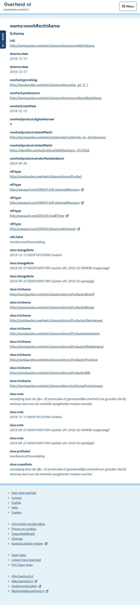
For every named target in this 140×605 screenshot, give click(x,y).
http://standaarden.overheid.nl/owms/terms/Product (46, 176)
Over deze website (23, 493)
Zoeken (16, 512)
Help (14, 508)
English (16, 503)
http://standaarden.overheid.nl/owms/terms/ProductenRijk (50, 373)
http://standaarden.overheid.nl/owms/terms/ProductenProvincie (54, 360)
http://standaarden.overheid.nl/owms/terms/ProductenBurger (52, 307)
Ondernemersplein (24, 586)
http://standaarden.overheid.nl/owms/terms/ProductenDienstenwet (56, 320)
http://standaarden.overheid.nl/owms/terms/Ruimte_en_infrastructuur (58, 137)
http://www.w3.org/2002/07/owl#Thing (37, 216)
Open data (18, 555)
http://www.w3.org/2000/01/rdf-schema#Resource (44, 190)
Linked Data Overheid (26, 560)
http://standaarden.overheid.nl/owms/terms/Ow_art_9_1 (49, 85)
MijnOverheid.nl (22, 576)
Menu (130, 6)
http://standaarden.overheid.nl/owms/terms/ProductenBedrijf (52, 294)
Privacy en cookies (23, 529)
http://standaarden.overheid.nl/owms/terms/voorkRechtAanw (52, 46)
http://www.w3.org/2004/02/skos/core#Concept (43, 229)
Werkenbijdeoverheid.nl (27, 591)
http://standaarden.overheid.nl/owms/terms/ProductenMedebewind (56, 347)
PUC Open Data (22, 565)
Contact (16, 498)
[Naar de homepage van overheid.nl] (17, 5)
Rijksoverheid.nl (22, 581)
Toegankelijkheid (23, 534)
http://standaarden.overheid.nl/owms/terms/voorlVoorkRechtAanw (56, 98)
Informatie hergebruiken (28, 524)
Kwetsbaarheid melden (27, 544)
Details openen (3, 40)
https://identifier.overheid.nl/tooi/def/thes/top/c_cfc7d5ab (50, 150)
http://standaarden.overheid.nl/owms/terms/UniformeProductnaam (56, 386)
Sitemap (17, 539)
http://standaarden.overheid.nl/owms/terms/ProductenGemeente (55, 333)
